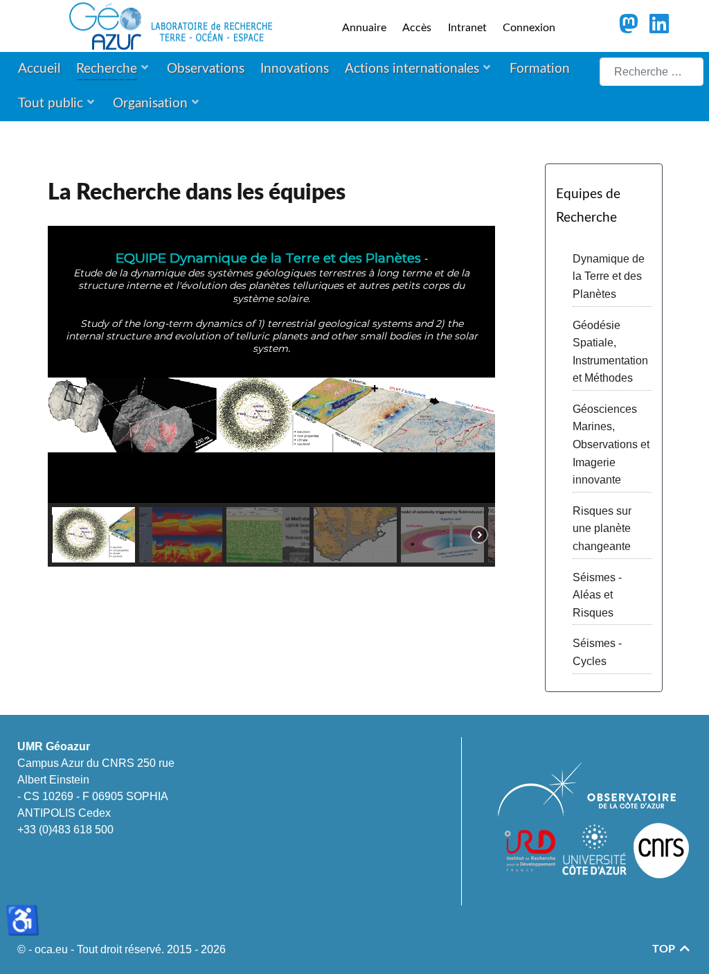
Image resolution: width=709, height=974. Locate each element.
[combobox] (651, 71)
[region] (271, 396)
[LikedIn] (659, 28)
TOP (665, 949)
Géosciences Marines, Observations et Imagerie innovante (611, 444)
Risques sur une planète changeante (602, 528)
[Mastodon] (629, 28)
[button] (93, 535)
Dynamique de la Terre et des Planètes (609, 276)
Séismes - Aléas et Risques (597, 595)
